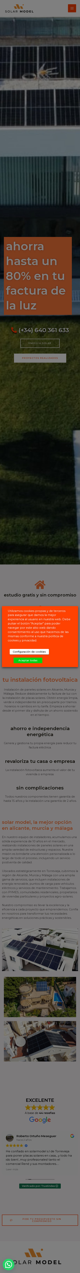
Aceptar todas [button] (27, 660)
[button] (8, 1264)
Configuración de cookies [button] (29, 651)
